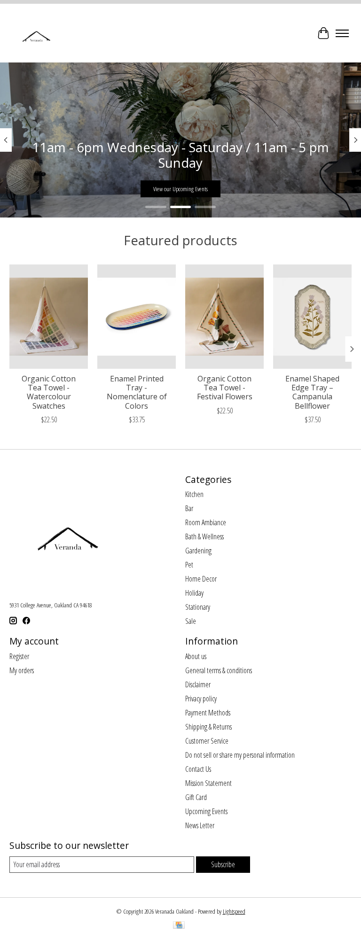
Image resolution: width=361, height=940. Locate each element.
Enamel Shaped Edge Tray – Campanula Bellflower (312, 392)
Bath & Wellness (204, 536)
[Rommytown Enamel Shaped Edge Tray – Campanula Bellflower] (312, 316)
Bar (189, 508)
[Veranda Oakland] (36, 33)
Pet (189, 564)
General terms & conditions (218, 670)
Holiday (194, 593)
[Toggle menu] (342, 33)
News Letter (199, 825)
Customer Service (206, 741)
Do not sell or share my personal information (240, 755)
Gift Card (196, 797)
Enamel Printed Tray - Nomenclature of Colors (137, 392)
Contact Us (198, 769)
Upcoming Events (206, 811)
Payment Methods (207, 712)
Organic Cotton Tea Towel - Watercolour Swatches (49, 392)
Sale (190, 621)
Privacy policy (201, 698)
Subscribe (223, 864)
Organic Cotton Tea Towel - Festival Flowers (224, 387)
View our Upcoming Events (180, 189)
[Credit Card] (179, 926)
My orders (21, 670)
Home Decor (201, 579)
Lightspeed (234, 911)
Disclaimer (198, 684)
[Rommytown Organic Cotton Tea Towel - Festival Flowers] (224, 316)
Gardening (198, 550)
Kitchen (194, 494)
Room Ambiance (205, 522)
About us (195, 656)
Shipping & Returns (208, 727)
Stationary (197, 607)
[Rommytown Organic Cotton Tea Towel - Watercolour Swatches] (48, 316)
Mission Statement (208, 783)
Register (19, 656)
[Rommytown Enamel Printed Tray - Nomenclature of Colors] (136, 316)
